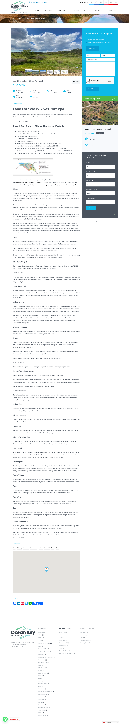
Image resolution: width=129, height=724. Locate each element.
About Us (98, 10)
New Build (83, 635)
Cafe (52, 548)
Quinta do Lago (43, 707)
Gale (39, 678)
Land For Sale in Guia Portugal (98, 129)
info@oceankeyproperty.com (101, 42)
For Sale (82, 632)
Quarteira (41, 697)
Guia (39, 665)
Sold (81, 637)
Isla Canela (41, 668)
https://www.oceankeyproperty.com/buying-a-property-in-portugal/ (54, 185)
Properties (48, 10)
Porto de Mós (42, 649)
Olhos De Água (43, 662)
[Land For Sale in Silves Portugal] (46, 52)
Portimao (41, 654)
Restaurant (33, 548)
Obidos (40, 676)
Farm (60, 648)
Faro (39, 646)
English (108, 722)
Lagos (40, 637)
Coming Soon (84, 643)
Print (77, 81)
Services (87, 10)
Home (37, 10)
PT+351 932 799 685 (39, 2)
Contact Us (111, 10)
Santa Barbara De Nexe (45, 657)
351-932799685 (98, 39)
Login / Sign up (83, 2)
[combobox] (100, 202)
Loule (40, 670)
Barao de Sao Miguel (45, 691)
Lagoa (40, 713)
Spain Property (63, 10)
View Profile (91, 48)
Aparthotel (62, 640)
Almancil (41, 699)
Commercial (63, 643)
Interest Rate (89, 180)
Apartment (62, 632)
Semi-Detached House (66, 653)
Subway (19, 548)
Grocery (26, 548)
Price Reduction (85, 640)
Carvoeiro (41, 705)
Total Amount (90, 163)
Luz (41, 640)
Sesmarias (41, 660)
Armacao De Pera (44, 643)
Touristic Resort (64, 651)
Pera (39, 681)
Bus (14, 548)
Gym (57, 548)
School (41, 548)
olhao (40, 686)
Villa (60, 635)
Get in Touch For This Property (99, 34)
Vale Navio (41, 689)
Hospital (47, 548)
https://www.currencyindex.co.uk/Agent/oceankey (31, 182)
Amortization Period (91, 189)
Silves (40, 635)
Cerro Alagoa (42, 694)
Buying (76, 10)
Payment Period (90, 198)
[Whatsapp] (5, 719)
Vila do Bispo (42, 683)
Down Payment (90, 172)
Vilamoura (41, 710)
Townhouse (62, 645)
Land (19, 18)
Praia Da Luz (42, 715)
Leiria (40, 702)
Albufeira (41, 632)
